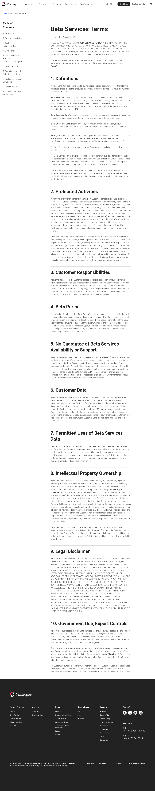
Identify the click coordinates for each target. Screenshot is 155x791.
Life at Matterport (60, 719)
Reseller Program (15, 719)
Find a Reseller (14, 715)
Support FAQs (104, 715)
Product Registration (107, 722)
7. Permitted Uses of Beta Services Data (12, 72)
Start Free (124, 4)
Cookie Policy (117, 763)
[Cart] (150, 4)
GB (111, 4)
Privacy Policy (103, 763)
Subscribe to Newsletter (63, 715)
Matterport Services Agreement (111, 63)
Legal (5, 13)
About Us (58, 711)
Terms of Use (90, 763)
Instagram (141, 713)
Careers (57, 731)
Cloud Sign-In (36, 711)
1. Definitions (8, 33)
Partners (12, 711)
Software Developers (16, 722)
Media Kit (81, 719)
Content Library (105, 719)
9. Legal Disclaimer (11, 87)
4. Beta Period (9, 51)
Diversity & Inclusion (61, 722)
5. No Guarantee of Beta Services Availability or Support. (12, 59)
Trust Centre (104, 726)
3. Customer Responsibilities (9, 44)
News (79, 715)
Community (104, 729)
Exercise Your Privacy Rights (136, 763)
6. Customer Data (10, 66)
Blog (79, 711)
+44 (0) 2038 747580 (134, 731)
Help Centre (104, 711)
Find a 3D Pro (14, 726)
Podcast (57, 735)
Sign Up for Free (37, 715)
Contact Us (136, 4)
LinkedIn (135, 713)
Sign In (145, 4)
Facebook (125, 713)
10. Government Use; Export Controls (12, 93)
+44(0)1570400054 (133, 738)
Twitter (130, 713)
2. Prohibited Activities (12, 38)
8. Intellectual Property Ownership (13, 80)
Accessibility (104, 733)
